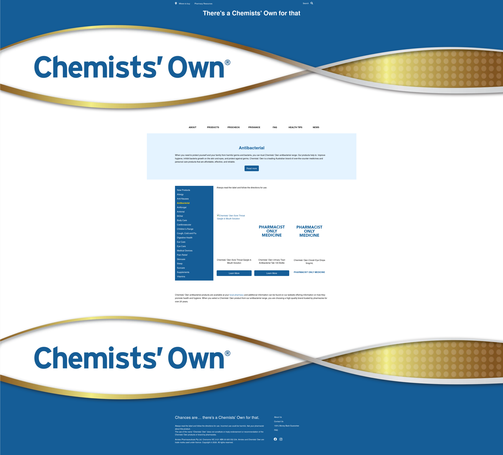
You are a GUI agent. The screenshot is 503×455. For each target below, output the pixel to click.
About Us (278, 417)
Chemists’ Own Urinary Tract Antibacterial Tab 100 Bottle (271, 261)
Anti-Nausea (183, 198)
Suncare (181, 267)
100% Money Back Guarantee (286, 425)
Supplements (183, 272)
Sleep (179, 263)
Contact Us (278, 421)
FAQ (275, 127)
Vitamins (181, 276)
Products (213, 127)
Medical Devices (184, 250)
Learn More (234, 273)
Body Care (182, 220)
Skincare (181, 259)
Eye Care (181, 246)
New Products (183, 189)
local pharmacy (236, 294)
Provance (254, 127)
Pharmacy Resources (203, 3)
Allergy (180, 194)
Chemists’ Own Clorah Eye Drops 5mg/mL (309, 262)
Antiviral (181, 211)
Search (306, 3)
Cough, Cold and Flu (186, 233)
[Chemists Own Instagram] (281, 439)
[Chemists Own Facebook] (275, 439)
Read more (252, 168)
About (192, 127)
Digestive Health (184, 237)
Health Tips (295, 127)
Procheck (234, 127)
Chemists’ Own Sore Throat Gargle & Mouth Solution (234, 261)
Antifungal (181, 207)
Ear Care (181, 241)
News (316, 127)
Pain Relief (182, 254)
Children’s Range (185, 228)
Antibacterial (183, 202)
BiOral (180, 215)
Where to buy (184, 3)
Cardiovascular (184, 224)
